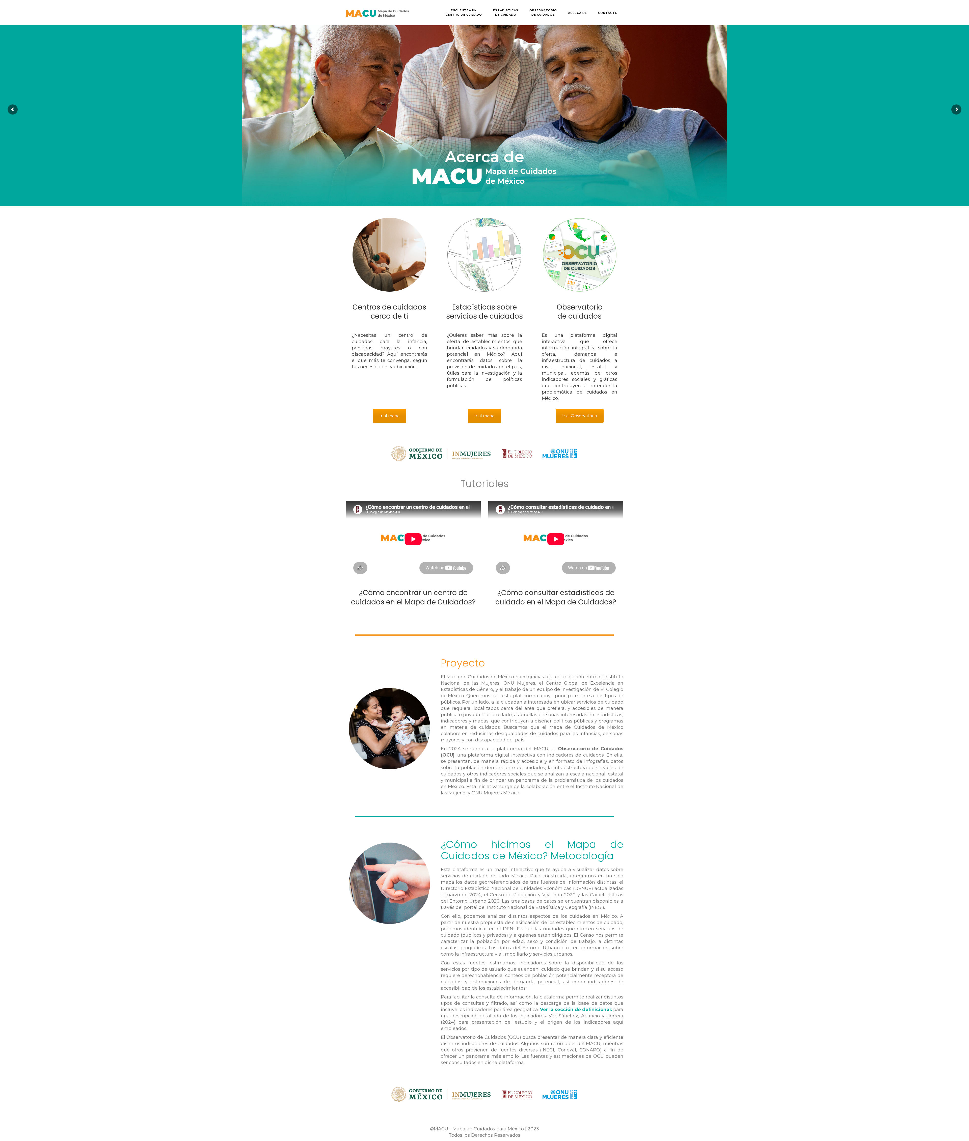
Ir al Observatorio (579, 415)
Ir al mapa (389, 415)
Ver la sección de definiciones (576, 1009)
